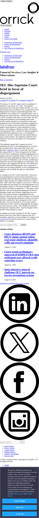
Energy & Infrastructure (12, 44)
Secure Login (9, 456)
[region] (19, 492)
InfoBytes (7, 67)
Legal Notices (9, 446)
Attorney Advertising (11, 454)
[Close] (36, 470)
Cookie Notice (9, 450)
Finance (7, 46)
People (6, 29)
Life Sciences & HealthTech (14, 48)
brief (9, 217)
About (6, 37)
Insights (7, 33)
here (32, 162)
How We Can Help (22, 283)
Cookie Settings (19, 501)
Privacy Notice (9, 448)
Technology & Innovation (13, 42)
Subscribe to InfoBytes (8, 283)
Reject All (19, 507)
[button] (22, 442)
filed (18, 104)
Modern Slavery (9, 452)
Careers (7, 35)
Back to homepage (6, 80)
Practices (7, 31)
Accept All (19, 514)
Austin (6, 465)
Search (23, 225)
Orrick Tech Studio (10, 39)
